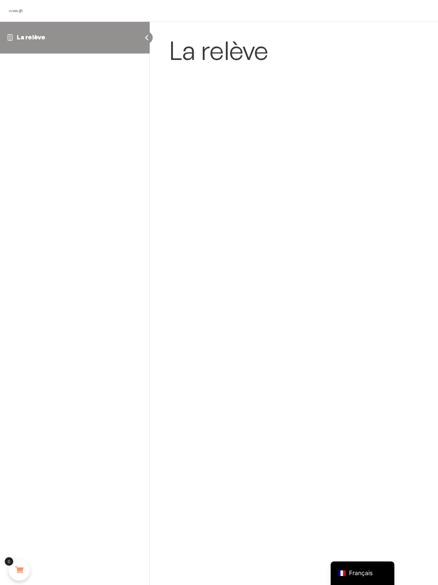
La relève (31, 37)
